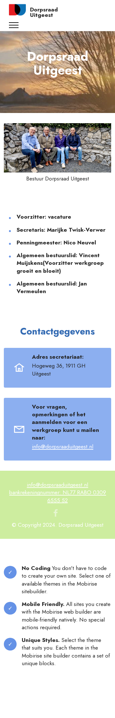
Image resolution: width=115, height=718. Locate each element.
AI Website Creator (57, 707)
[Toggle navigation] (14, 25)
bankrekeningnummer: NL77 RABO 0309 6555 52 (57, 496)
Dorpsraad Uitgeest (44, 12)
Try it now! (61, 591)
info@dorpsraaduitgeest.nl (62, 446)
